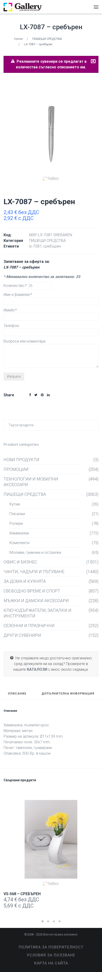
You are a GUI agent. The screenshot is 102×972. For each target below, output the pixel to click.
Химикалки (19, 533)
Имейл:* (10, 310)
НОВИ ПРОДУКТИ (21, 459)
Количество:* (16, 285)
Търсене (93, 425)
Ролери (16, 523)
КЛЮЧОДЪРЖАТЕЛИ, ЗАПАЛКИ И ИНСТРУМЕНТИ (37, 613)
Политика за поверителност (51, 947)
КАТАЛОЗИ (37, 669)
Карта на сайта (51, 963)
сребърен (52, 246)
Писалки (17, 513)
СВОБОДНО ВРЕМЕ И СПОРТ (32, 590)
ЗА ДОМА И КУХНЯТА (25, 581)
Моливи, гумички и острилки (35, 552)
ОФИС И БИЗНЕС (20, 561)
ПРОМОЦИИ (16, 469)
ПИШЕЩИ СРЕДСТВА (47, 39)
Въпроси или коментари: (25, 341)
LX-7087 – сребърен (51, 27)
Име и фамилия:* (18, 294)
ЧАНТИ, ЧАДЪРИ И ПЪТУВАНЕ (34, 571)
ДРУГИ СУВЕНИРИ (22, 635)
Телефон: (11, 325)
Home (18, 39)
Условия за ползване (51, 955)
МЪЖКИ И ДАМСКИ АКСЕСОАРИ (36, 600)
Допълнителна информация (68, 693)
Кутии (14, 504)
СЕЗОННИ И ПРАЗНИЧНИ (29, 625)
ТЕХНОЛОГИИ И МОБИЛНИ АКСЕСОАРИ (31, 481)
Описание (17, 693)
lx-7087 (35, 246)
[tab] (17, 695)
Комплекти (19, 542)
